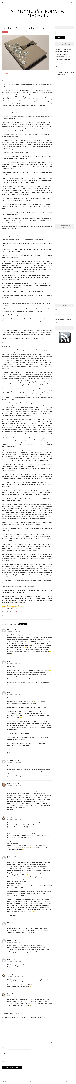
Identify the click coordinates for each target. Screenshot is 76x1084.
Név (3, 1048)
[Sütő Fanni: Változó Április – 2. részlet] (25, 52)
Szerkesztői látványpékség (63, 319)
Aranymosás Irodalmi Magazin (38, 13)
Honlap (4, 1061)
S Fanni (10, 974)
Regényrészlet (20, 612)
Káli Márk (58, 54)
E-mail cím (4, 1054)
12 (39, 32)
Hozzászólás (5, 1022)
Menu (5, 2)
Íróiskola (57, 310)
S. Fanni (10, 817)
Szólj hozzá (22, 624)
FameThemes (70, 1081)
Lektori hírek (58, 316)
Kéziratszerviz (59, 313)
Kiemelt (5, 32)
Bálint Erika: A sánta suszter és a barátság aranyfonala (63, 62)
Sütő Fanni (11, 615)
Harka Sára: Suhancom (61, 51)
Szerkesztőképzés (60, 322)
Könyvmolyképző (15, 32)
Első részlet (5, 73)
